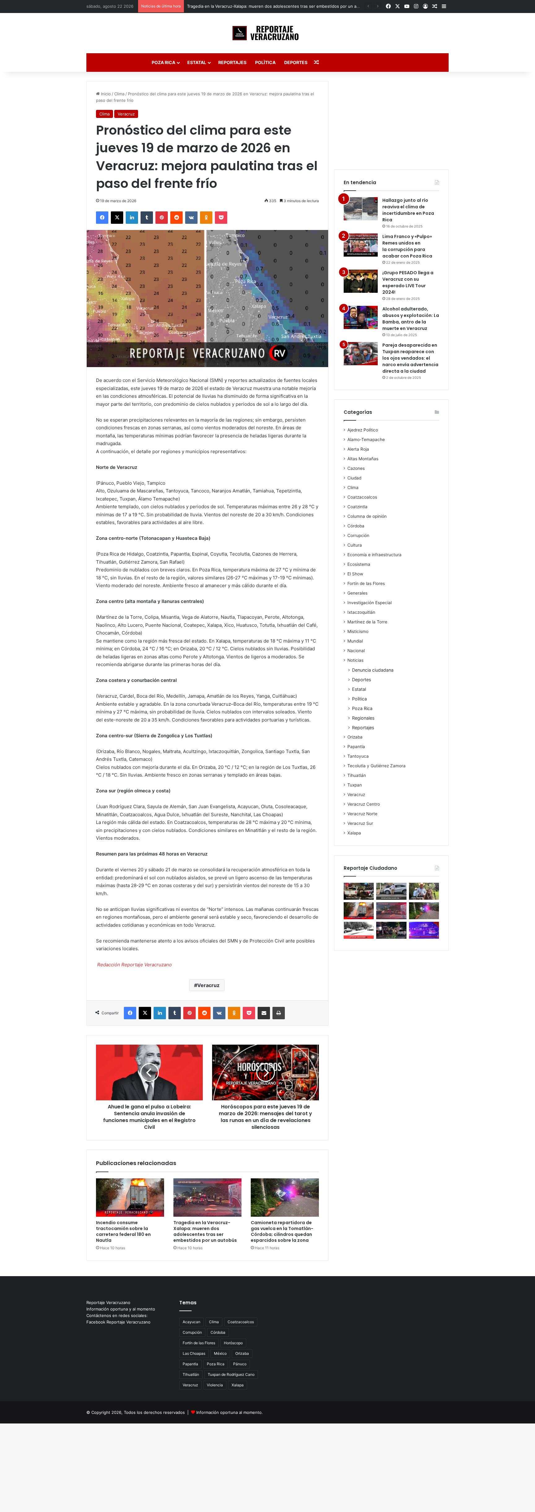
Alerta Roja (358, 449)
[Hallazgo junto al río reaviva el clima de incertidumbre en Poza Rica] (361, 208)
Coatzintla (357, 506)
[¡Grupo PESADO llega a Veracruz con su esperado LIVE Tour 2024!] (361, 281)
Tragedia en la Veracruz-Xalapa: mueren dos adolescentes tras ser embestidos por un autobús (278, 6)
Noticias (355, 660)
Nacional (356, 650)
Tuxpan (354, 784)
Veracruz (126, 113)
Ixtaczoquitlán (361, 612)
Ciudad (354, 477)
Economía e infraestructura (374, 554)
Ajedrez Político (362, 429)
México (220, 1353)
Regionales (363, 718)
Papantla (356, 746)
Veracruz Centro (363, 804)
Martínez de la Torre (367, 621)
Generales (357, 593)
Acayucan (191, 1321)
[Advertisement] (391, 119)
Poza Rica (163, 62)
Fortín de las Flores (366, 583)
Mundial (355, 641)
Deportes (295, 62)
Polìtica (265, 62)
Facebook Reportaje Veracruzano (118, 1321)
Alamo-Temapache (366, 439)
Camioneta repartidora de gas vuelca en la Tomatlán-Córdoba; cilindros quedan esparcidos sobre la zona (282, 1231)
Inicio (105, 93)
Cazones (356, 468)
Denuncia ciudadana (373, 670)
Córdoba (355, 525)
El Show (355, 573)
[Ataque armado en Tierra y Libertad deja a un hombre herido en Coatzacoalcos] (424, 930)
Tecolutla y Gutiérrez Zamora (376, 765)
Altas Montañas (362, 458)
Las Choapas (194, 1353)
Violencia (215, 1385)
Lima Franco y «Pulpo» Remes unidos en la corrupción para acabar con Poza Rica (407, 246)
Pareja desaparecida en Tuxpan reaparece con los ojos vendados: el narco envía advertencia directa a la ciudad (410, 358)
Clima (119, 93)
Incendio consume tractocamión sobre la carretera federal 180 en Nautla (123, 1231)
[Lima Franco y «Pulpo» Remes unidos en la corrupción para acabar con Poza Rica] (361, 245)
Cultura (354, 545)
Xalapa (354, 832)
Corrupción (358, 535)
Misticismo (357, 631)
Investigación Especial (369, 602)
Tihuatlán (356, 775)
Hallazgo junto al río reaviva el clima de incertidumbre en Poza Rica (408, 210)
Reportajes (232, 62)
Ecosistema (358, 564)
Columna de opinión (367, 516)
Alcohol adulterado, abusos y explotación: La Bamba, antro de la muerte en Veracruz (410, 318)
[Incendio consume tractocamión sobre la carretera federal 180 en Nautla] (130, 1197)
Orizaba (355, 736)
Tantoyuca (358, 756)
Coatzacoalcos (362, 497)
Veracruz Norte (362, 813)
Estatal (196, 62)
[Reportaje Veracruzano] (267, 33)
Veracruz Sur (360, 823)
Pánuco (239, 1364)
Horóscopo (233, 1343)
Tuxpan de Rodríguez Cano (231, 1374)
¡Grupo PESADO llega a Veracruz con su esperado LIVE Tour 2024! (407, 282)
